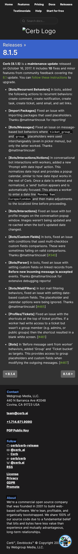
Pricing (39, 4)
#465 (41, 306)
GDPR (11, 482)
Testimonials (21, 10)
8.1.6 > (68, 374)
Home (9, 4)
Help (38, 10)
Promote (13, 487)
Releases (66, 4)
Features (24, 4)
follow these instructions (49, 77)
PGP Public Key (18, 430)
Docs (52, 4)
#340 (52, 255)
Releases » (14, 45)
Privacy (12, 478)
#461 (41, 337)
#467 (64, 363)
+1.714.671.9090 (19, 422)
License (13, 474)
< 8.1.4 (10, 374)
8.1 (5, 77)
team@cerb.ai (17, 413)
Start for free (55, 10)
